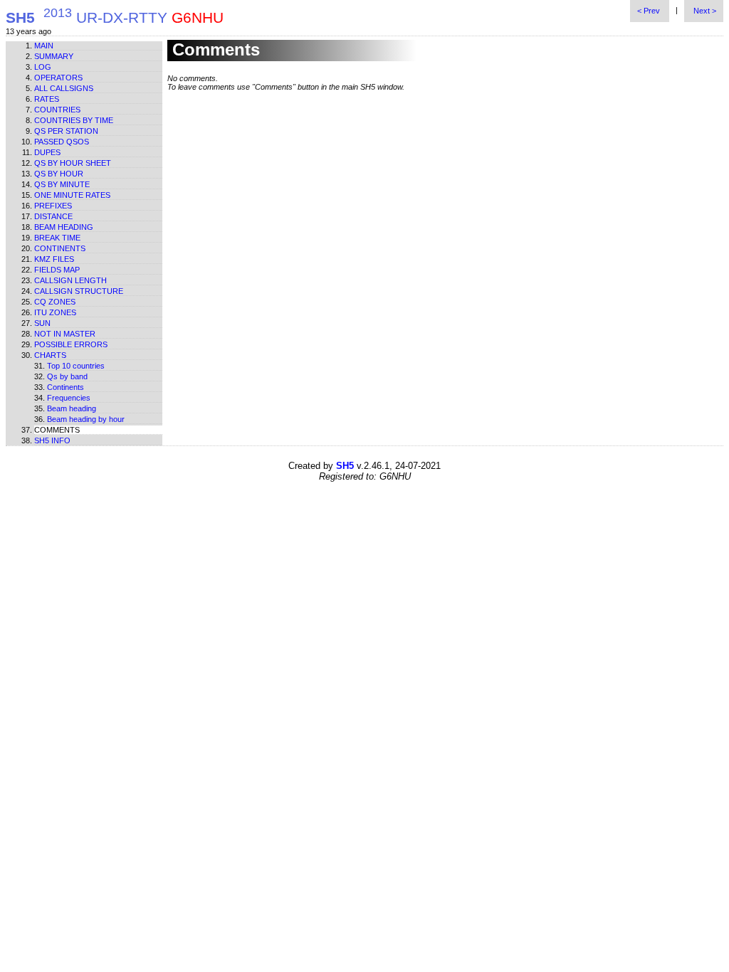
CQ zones (54, 301)
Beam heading (63, 227)
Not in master (64, 333)
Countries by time (73, 120)
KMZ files (54, 259)
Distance (53, 216)
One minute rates (72, 195)
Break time (57, 237)
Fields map (57, 269)
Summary (53, 56)
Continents (59, 248)
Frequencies (68, 397)
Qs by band (67, 376)
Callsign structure (78, 291)
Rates (46, 99)
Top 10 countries (76, 365)
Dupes (47, 152)
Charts (50, 355)
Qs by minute (62, 184)
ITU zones (55, 312)
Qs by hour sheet (72, 163)
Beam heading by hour (86, 419)
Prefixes (53, 205)
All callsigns (63, 88)
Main (43, 45)
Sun (42, 323)
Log (42, 67)
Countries (57, 109)
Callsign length (70, 280)
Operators (58, 77)
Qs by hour (58, 173)
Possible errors (70, 344)
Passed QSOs (61, 141)
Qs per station (66, 131)
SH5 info (52, 440)
